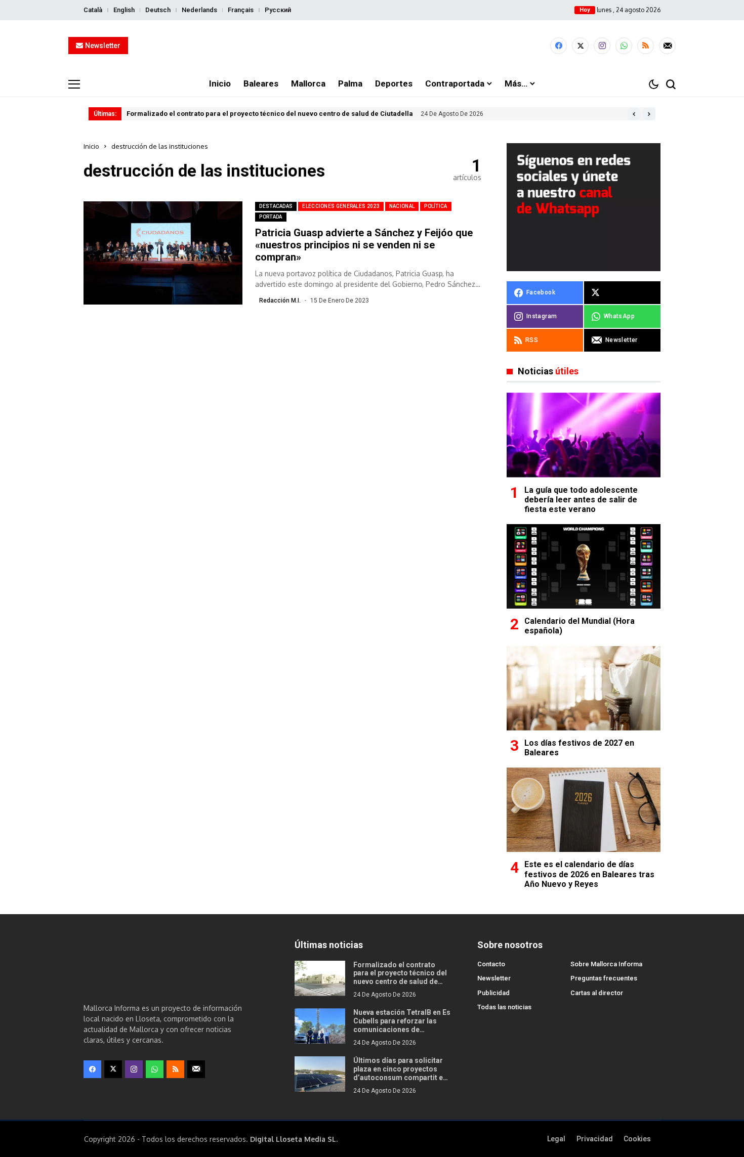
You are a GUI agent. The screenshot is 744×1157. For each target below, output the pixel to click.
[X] (580, 45)
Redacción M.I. (280, 300)
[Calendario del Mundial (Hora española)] (583, 566)
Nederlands (199, 10)
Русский (278, 10)
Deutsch (158, 10)
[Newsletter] (667, 45)
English (124, 10)
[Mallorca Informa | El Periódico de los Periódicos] (372, 46)
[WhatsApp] (623, 45)
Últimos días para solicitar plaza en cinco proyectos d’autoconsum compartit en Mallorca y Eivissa (400, 1073)
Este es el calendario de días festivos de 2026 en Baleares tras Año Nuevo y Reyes (589, 874)
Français (241, 10)
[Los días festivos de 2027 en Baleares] (583, 688)
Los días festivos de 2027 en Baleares (579, 747)
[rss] (645, 45)
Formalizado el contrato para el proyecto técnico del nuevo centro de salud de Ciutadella (270, 113)
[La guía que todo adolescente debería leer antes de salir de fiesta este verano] (583, 435)
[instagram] (602, 45)
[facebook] (558, 45)
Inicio (91, 146)
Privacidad (594, 1139)
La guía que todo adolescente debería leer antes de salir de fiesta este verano (581, 499)
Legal (556, 1139)
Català (93, 10)
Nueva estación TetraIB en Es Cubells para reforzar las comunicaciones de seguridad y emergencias (401, 1025)
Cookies (637, 1139)
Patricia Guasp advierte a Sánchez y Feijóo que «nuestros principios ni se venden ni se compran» (364, 245)
